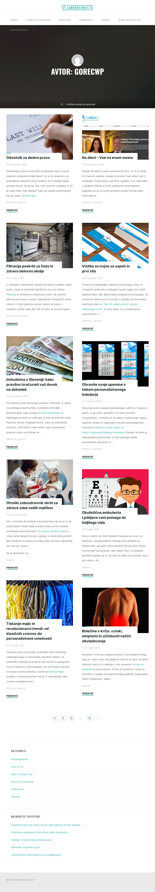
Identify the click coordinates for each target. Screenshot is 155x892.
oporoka (30, 195)
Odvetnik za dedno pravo (28, 157)
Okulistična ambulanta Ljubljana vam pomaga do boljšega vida (104, 517)
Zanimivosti (12, 316)
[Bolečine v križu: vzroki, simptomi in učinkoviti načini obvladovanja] (115, 610)
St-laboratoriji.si (77, 8)
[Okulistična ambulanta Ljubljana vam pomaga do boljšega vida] (115, 492)
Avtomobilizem (19, 759)
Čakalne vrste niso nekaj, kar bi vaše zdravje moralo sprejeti (46, 824)
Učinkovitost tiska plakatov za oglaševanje (36, 854)
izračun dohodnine (48, 412)
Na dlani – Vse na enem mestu (107, 157)
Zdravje (24, 316)
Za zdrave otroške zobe (51, 531)
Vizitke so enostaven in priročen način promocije (39, 832)
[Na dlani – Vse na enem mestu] (115, 137)
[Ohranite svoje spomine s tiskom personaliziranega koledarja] (115, 364)
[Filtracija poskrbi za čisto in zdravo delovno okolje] (39, 245)
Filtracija (11, 294)
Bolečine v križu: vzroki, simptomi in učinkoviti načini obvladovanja (106, 636)
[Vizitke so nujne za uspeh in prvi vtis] (115, 245)
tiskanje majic (56, 671)
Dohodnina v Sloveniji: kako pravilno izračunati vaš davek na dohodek (31, 384)
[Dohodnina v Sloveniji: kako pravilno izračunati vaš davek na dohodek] (39, 359)
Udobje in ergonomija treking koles (31, 839)
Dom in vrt (17, 766)
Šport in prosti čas (22, 774)
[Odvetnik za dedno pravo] (39, 137)
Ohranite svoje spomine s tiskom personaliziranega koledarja (104, 389)
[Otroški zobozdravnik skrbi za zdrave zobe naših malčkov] (39, 482)
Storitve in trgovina (16, 202)
